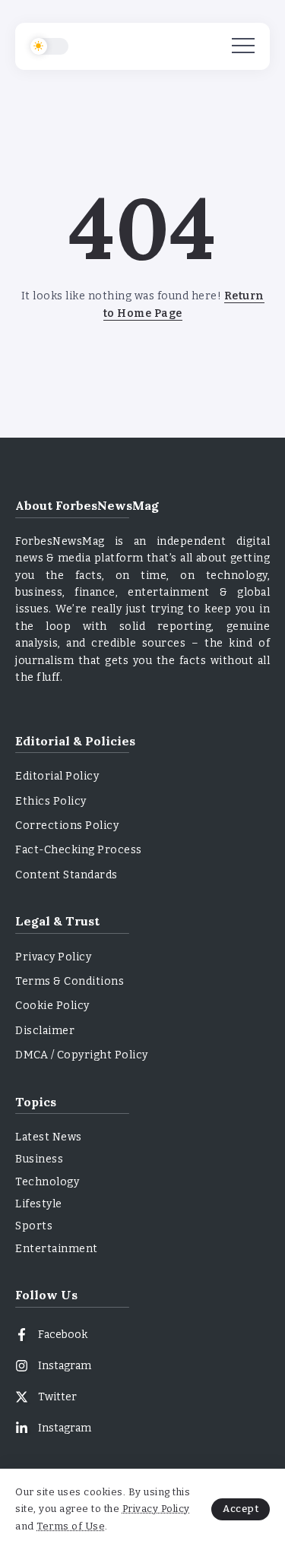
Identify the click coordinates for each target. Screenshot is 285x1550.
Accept (240, 1508)
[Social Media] (142, 1334)
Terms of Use (70, 1526)
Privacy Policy (156, 1508)
